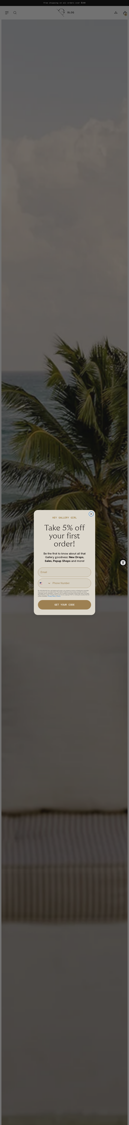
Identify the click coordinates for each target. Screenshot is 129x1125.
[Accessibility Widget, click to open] (123, 562)
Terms (58, 596)
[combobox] (44, 583)
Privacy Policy (52, 596)
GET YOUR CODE (64, 604)
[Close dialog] (91, 514)
